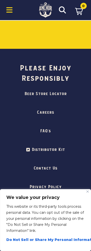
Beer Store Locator (46, 94)
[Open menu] (9, 10)
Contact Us (45, 168)
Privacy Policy (46, 187)
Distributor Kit (48, 149)
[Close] (87, 191)
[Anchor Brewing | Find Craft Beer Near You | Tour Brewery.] (45, 10)
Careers (45, 112)
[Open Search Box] (62, 10)
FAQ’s (45, 131)
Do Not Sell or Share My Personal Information (45, 239)
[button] (79, 10)
